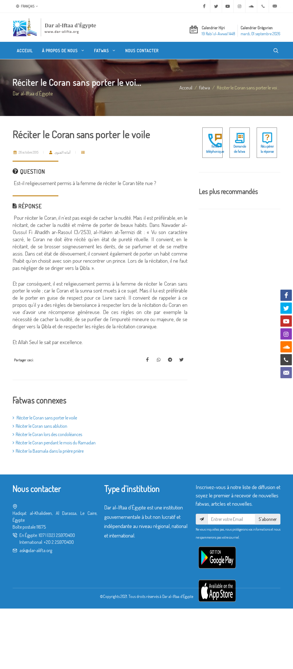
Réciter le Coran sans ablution (41, 426)
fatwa (204, 87)
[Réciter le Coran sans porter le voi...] (147, 360)
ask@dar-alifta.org (35, 550)
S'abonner (268, 519)
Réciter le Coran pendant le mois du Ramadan (56, 443)
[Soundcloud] (251, 6)
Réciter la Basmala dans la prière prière (50, 451)
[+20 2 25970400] (263, 6)
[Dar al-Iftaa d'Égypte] (55, 27)
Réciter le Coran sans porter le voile (46, 418)
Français (27, 6)
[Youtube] (227, 6)
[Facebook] (204, 6)
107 (42, 535)
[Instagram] (239, 6)
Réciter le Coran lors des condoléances (49, 434)
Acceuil (185, 87)
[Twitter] (216, 6)
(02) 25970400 (61, 535)
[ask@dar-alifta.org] (274, 6)
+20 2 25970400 (59, 542)
